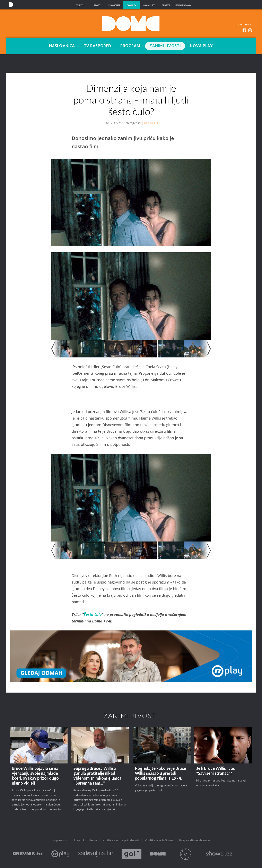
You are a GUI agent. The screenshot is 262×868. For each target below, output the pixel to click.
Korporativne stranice (194, 840)
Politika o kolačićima (159, 840)
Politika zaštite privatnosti (121, 840)
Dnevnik (28, 854)
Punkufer (185, 854)
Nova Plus (60, 854)
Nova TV (10, 4)
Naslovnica (62, 46)
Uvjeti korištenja (85, 840)
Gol (131, 854)
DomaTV (158, 854)
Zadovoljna (95, 854)
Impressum (60, 840)
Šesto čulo (93, 614)
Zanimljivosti (165, 46)
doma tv (131, 5)
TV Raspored (97, 46)
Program (130, 46)
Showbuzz (219, 854)
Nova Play (201, 46)
